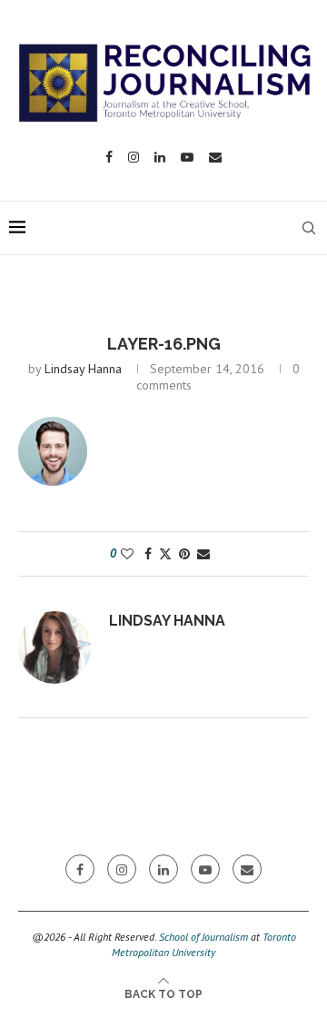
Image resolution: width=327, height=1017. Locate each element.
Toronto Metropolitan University (204, 944)
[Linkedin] (159, 157)
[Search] (309, 228)
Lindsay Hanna (83, 368)
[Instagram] (133, 157)
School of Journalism (203, 936)
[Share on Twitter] (165, 554)
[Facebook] (109, 157)
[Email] (215, 157)
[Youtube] (187, 157)
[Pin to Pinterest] (184, 554)
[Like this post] (127, 554)
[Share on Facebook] (148, 554)
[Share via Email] (203, 554)
